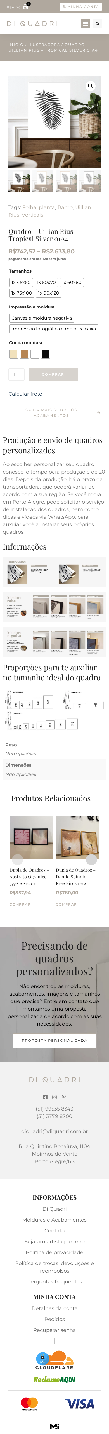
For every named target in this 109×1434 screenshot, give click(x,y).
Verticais (32, 215)
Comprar (53, 374)
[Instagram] (54, 1097)
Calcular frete (25, 394)
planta (47, 207)
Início (16, 44)
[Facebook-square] (45, 1097)
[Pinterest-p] (63, 1097)
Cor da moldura (25, 342)
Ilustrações (44, 44)
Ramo (65, 207)
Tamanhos (20, 271)
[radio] (21, 282)
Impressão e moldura (31, 307)
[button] (85, 23)
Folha (29, 207)
